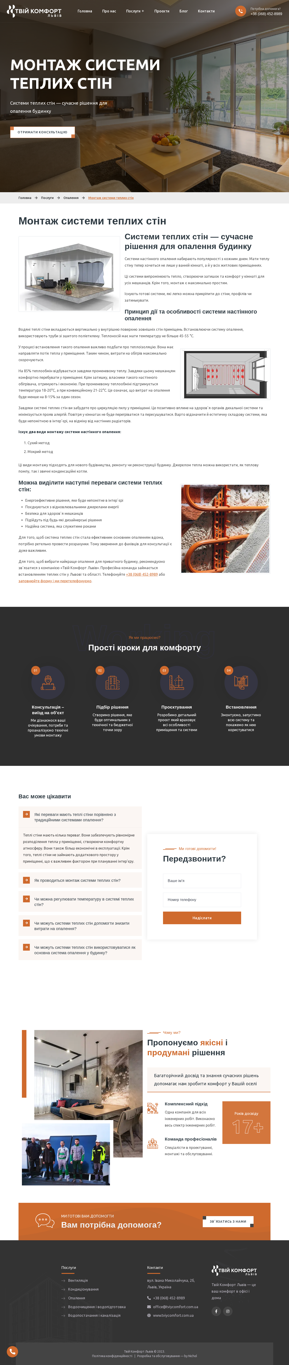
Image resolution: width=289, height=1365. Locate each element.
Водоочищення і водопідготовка (97, 1307)
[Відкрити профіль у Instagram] (228, 1311)
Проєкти (161, 11)
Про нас (109, 11)
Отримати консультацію (43, 132)
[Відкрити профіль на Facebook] (216, 1311)
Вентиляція (78, 1280)
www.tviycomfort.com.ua (173, 1315)
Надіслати (202, 918)
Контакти (206, 11)
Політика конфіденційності (112, 1356)
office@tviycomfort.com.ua (175, 1307)
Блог (183, 11)
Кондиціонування (83, 1289)
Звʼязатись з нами (228, 1221)
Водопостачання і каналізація (94, 1315)
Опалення (71, 198)
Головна (85, 11)
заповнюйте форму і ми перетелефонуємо (55, 581)
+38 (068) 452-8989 (266, 14)
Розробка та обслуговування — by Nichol (167, 1356)
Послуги (133, 11)
